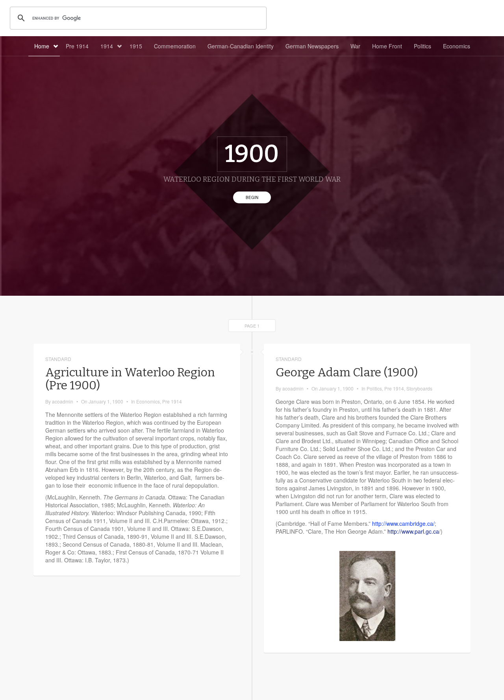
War (355, 46)
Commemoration (175, 46)
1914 (106, 46)
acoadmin (62, 401)
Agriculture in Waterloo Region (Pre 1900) (130, 378)
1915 (136, 46)
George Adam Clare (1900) (347, 372)
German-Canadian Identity (241, 46)
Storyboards (419, 388)
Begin (252, 197)
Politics (422, 46)
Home (41, 46)
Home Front (387, 46)
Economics (456, 46)
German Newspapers (312, 46)
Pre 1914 (77, 46)
